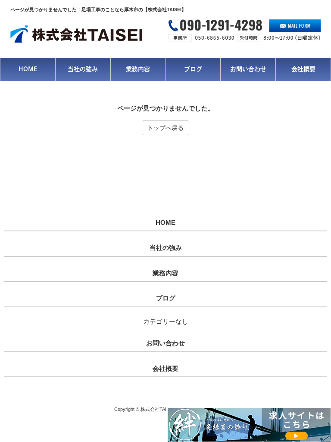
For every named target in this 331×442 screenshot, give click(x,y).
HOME (165, 222)
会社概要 (165, 368)
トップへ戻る (165, 127)
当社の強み (166, 247)
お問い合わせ (165, 343)
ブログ (165, 298)
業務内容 (165, 273)
